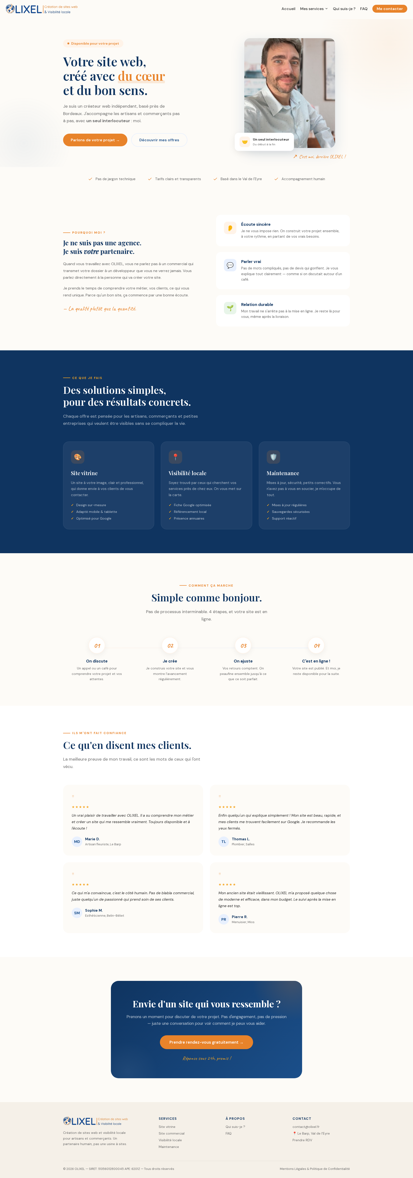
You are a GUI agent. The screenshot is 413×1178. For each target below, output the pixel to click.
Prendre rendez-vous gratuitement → (206, 1042)
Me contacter (390, 8)
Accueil (288, 8)
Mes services (312, 8)
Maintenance (169, 1147)
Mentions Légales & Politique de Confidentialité (315, 1169)
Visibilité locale (170, 1140)
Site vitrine (167, 1127)
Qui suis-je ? (344, 8)
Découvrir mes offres (159, 139)
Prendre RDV (302, 1140)
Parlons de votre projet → (95, 139)
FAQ (364, 8)
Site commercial (172, 1133)
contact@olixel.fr (306, 1127)
